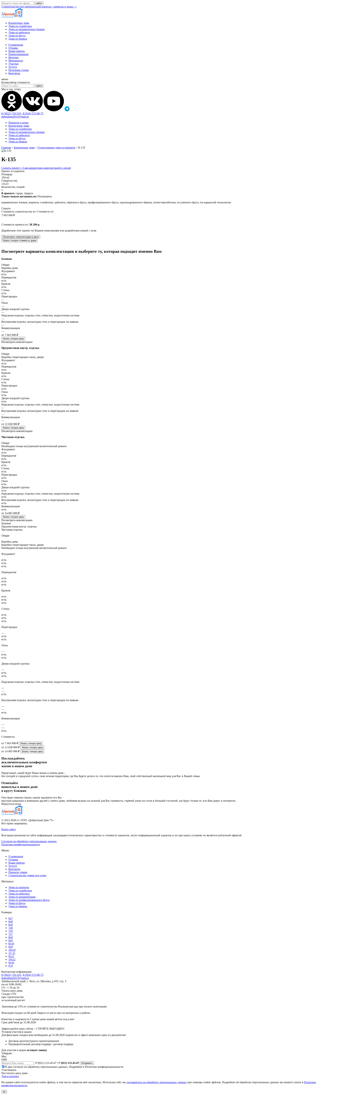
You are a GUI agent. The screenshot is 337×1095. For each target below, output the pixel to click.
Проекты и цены (18, 122)
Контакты (14, 73)
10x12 (11, 959)
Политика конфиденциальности (20, 844)
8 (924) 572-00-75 (32, 113)
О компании (15, 44)
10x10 (11, 949)
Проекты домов (17, 872)
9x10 (11, 962)
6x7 (10, 918)
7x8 (10, 927)
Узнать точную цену (13, 338)
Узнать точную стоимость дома (19, 240)
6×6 (10, 965)
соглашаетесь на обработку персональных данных (157, 1082)
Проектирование (18, 54)
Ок (4, 1091)
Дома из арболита (19, 32)
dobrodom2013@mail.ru (15, 116)
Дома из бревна (17, 38)
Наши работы (16, 51)
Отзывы (13, 47)
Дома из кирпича (18, 887)
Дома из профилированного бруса (28, 899)
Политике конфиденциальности (104, 1066)
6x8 (10, 921)
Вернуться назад (11, 803)
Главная (6, 147)
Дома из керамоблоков (21, 896)
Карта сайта (8, 829)
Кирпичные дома (18, 22)
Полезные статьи (18, 70)
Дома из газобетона (20, 26)
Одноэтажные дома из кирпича (56, 147)
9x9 (10, 946)
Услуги (12, 66)
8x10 (11, 943)
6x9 (10, 924)
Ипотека (13, 57)
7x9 (10, 930)
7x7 (10, 934)
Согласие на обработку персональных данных (29, 841)
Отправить (86, 1063)
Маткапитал (15, 60)
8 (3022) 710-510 (11, 113)
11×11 (11, 953)
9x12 (11, 956)
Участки (13, 63)
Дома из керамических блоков (26, 29)
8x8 (10, 937)
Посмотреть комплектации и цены (21, 237)
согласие (18, 1066)
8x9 (10, 940)
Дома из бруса (16, 35)
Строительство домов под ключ (27, 875)
